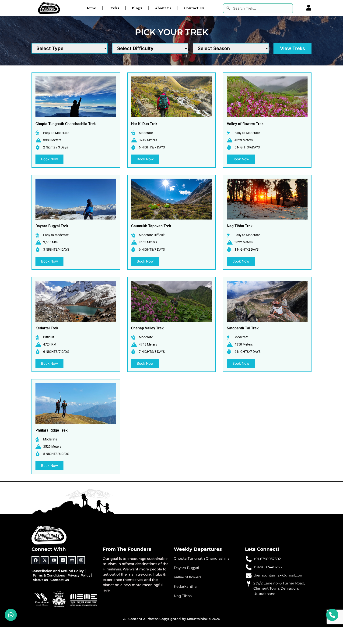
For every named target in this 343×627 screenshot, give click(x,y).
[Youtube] (54, 560)
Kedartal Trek (46, 328)
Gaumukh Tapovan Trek (151, 226)
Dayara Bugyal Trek (51, 226)
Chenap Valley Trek (147, 328)
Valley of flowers (187, 577)
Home (90, 8)
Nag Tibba (183, 596)
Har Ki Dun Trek (144, 124)
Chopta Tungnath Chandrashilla (202, 558)
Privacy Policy (78, 575)
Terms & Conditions (49, 575)
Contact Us (194, 8)
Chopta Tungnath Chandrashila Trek (65, 124)
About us (163, 8)
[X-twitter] (45, 560)
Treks (114, 8)
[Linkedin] (63, 560)
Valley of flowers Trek (245, 124)
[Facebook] (35, 560)
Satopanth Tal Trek (243, 328)
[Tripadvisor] (72, 560)
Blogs (137, 8)
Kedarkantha (185, 586)
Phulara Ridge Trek (51, 430)
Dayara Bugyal (186, 568)
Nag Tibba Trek (239, 226)
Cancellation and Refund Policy (58, 571)
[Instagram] (81, 560)
